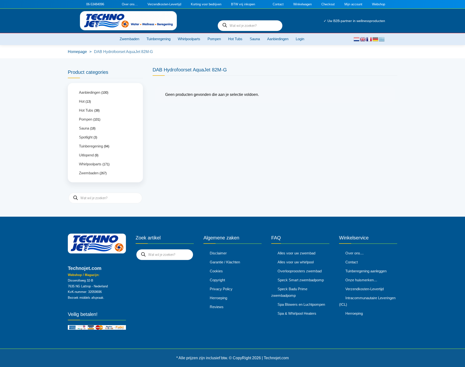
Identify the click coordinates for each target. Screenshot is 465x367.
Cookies (216, 271)
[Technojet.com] (128, 20)
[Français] (369, 39)
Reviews (217, 307)
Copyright (217, 280)
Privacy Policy (221, 289)
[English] (363, 39)
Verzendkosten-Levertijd (164, 4)
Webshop (378, 4)
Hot (82, 101)
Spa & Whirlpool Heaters (297, 313)
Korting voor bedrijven (206, 4)
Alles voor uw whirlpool (296, 262)
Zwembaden (129, 39)
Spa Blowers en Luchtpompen (301, 304)
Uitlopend (86, 155)
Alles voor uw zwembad (296, 253)
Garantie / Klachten (225, 262)
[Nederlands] (357, 39)
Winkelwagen (302, 4)
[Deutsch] (375, 39)
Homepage (77, 52)
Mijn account (353, 4)
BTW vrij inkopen (243, 4)
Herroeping (218, 298)
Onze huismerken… (361, 280)
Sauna (255, 39)
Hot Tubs (235, 39)
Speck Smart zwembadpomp (301, 280)
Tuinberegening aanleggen (366, 271)
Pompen (214, 39)
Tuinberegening (158, 39)
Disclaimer (218, 253)
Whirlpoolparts (189, 39)
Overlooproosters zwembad (300, 271)
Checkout (328, 4)
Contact (278, 4)
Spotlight (86, 137)
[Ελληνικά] (382, 39)
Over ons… (130, 4)
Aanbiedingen (277, 39)
